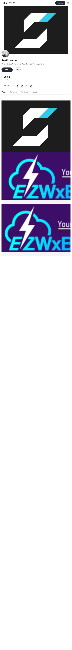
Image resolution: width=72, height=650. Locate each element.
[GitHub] (22, 86)
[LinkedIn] (17, 86)
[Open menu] (68, 3)
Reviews (13, 92)
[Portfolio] (26, 86)
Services (24, 92)
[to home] (9, 3)
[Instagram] (31, 86)
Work (4, 92)
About (34, 92)
